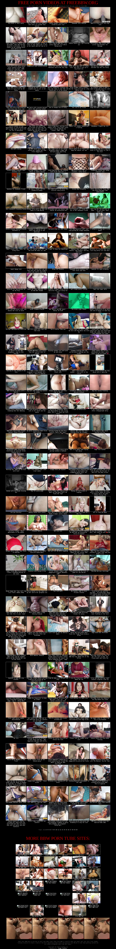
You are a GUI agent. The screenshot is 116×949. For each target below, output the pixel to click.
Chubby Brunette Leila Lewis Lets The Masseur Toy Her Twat (100, 760)
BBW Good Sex (37, 891)
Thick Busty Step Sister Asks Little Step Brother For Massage (99, 45)
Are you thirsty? (16, 512)
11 (58, 829)
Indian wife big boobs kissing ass (16, 491)
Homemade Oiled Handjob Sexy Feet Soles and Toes (79, 269)
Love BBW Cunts (37, 855)
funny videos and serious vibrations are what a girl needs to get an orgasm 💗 (100, 352)
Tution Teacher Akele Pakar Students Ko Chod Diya (79, 803)
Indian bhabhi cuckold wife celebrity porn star (58, 24)
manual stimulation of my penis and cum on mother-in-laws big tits (100, 311)
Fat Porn (79, 891)
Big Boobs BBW (93, 879)
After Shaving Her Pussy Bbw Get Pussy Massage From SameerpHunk (100, 190)
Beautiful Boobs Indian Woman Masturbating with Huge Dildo (78, 719)
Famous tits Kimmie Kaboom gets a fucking (79, 127)
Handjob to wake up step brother (16, 678)
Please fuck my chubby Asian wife (79, 739)
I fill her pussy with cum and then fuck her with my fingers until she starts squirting (37, 270)
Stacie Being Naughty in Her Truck (16, 760)
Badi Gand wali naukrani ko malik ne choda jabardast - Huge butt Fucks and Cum (58, 614)
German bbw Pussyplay (79, 189)
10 (56, 829)
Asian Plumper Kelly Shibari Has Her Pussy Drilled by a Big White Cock (79, 89)
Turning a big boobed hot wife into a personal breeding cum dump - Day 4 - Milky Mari (16, 699)
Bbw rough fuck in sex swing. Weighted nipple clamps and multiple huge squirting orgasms (58, 151)
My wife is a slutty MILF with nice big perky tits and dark (100, 249)
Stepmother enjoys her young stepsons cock (100, 171)
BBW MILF (65, 855)
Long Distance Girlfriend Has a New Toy (79, 513)
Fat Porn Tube (93, 904)
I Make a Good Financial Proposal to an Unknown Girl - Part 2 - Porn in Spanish (37, 372)
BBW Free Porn (51, 895)
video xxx (37, 895)
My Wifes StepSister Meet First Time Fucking (37, 431)
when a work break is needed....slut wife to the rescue (79, 372)
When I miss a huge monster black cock (58, 371)
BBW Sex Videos (65, 883)
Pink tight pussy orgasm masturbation (16, 719)
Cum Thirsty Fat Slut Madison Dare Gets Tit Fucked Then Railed (37, 25)
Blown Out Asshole (58, 269)
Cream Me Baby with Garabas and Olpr (58, 678)
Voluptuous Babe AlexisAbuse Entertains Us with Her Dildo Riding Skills (16, 451)
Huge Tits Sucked (100, 449)
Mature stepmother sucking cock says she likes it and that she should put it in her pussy (58, 89)
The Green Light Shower (79, 309)
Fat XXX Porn (65, 895)
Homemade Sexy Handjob (79, 23)
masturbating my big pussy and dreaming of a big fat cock (79, 821)
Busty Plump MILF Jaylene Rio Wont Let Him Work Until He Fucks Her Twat (58, 492)
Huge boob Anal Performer (100, 632)
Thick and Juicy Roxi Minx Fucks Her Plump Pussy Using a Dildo (79, 634)
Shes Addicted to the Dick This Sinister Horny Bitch (58, 189)
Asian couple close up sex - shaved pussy (37, 760)
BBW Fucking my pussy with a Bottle (16, 391)
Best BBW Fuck (93, 907)
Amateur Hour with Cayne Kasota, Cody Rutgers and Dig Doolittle (78, 250)
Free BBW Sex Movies (36, 867)
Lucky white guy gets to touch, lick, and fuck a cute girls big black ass (79, 67)
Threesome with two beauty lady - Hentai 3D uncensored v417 (58, 209)
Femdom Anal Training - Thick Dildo (37, 781)
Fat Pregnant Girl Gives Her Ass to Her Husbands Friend (79, 209)
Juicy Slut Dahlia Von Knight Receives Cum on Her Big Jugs (58, 66)
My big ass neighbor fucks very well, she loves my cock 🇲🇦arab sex (100, 532)
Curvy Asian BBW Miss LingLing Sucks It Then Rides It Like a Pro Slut (100, 150)
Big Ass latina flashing (100, 390)
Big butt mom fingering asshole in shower (37, 391)
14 (64, 829)
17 (70, 829)
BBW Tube (65, 867)
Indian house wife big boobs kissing (100, 739)
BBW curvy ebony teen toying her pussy (79, 450)
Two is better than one (58, 329)
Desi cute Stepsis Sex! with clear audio (37, 470)
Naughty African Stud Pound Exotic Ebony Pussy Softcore (58, 803)
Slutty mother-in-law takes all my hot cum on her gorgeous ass (37, 591)
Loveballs (37, 449)
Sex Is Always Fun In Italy (58, 107)
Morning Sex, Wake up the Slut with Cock (16, 470)
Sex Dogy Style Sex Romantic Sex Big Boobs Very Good (100, 698)
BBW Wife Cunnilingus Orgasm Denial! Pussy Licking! (16, 431)
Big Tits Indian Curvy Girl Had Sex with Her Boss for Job (37, 249)
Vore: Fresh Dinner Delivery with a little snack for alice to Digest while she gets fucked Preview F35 (100, 493)
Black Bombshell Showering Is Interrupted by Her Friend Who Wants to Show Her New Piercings (58, 761)
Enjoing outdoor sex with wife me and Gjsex (58, 351)
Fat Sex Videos (51, 883)
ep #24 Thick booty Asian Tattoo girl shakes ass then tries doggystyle (37, 150)
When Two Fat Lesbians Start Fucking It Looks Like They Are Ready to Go (100, 552)
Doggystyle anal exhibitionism (37, 66)
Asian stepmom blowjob (37, 309)
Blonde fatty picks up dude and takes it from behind (37, 209)
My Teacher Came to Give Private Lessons (79, 591)
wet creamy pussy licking (79, 289)
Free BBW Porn (79, 855)
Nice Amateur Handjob (37, 655)
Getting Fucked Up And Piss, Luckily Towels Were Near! (58, 431)
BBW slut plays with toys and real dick (37, 330)
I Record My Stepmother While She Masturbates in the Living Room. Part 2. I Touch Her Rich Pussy (58, 411)
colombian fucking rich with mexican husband (79, 391)
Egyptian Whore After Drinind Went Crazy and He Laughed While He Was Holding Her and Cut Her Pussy (16, 657)
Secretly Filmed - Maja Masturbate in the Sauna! (16, 531)
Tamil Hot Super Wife (100, 289)
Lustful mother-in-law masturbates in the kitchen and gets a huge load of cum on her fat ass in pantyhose (16, 128)
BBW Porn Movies (93, 855)
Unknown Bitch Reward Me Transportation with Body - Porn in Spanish (100, 782)
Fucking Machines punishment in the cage (79, 781)
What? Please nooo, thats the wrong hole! (16, 249)
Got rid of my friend (79, 107)
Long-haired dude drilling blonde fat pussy (78, 613)
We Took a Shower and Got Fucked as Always (37, 189)
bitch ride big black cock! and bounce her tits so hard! (16, 310)
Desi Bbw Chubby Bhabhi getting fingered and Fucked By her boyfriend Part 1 (37, 679)
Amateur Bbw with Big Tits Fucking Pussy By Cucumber (78, 431)
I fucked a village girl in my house (100, 229)
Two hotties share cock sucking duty (100, 803)
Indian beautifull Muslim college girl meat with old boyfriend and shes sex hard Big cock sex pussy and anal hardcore (16, 823)
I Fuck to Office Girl (79, 409)
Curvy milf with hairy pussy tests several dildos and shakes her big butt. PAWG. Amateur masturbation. (16, 68)
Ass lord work (58, 591)
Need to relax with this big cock (100, 24)
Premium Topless (37, 531)
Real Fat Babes (22, 855)
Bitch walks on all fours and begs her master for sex (78, 149)
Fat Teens (65, 916)
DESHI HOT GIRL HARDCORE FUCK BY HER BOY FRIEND (37, 290)
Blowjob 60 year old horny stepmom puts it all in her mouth (37, 89)
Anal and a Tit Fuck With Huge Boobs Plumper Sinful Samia (58, 513)
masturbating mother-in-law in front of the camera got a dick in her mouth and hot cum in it (37, 45)
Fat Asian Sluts (93, 891)
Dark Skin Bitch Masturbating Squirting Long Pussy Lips (16, 108)
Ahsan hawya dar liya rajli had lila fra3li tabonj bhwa (16, 591)
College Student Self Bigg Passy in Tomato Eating (37, 171)
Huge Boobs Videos (79, 904)
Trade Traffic (62, 948)
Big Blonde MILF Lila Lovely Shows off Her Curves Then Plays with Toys (79, 552)
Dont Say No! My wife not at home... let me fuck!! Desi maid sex (100, 210)
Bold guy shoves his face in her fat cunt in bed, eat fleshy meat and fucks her (100, 657)
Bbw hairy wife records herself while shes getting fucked (37, 108)
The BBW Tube (79, 867)
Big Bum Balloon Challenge (99, 571)
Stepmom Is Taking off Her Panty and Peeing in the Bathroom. (37, 230)
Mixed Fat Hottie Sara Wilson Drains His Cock (58, 739)
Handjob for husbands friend (16, 189)
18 (72, 829)
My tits (16, 738)
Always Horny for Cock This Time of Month (58, 391)
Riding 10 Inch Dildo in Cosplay (79, 491)
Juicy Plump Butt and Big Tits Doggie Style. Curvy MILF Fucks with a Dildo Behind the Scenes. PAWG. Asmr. (58, 128)
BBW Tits (51, 867)
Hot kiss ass (58, 531)
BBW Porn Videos (37, 879)
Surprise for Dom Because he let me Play (16, 290)
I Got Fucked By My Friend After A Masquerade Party (99, 410)
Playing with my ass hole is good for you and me (79, 571)
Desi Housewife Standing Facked (16, 209)
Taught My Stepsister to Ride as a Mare (37, 698)
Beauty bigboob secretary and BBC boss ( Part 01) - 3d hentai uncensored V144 (58, 699)
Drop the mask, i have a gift (99, 107)
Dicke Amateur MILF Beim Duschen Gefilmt (100, 431)
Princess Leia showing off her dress (58, 781)
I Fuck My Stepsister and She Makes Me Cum (78, 678)
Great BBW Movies (51, 855)
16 (68, 829)
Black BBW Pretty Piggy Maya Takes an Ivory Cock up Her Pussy (16, 89)
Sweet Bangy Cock (16, 269)
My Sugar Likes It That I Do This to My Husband (100, 719)
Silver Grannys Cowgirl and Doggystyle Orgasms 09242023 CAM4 (58, 572)
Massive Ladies (79, 879)
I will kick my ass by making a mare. (58, 633)
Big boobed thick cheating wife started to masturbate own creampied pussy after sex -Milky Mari (79, 471)
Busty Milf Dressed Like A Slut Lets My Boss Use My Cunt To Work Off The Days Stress (100, 471)
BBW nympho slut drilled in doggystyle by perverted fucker (79, 760)
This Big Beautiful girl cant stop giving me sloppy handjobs (79, 229)
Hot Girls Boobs (51, 907)
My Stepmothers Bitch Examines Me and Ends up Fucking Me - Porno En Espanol (79, 532)
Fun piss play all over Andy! (58, 229)
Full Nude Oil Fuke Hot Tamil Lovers (37, 803)
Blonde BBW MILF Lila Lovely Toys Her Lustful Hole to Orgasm (37, 352)
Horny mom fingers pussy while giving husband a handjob (58, 450)
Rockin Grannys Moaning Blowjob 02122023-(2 (16, 229)
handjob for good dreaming (99, 269)
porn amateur (23, 895)
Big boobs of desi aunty (16, 23)
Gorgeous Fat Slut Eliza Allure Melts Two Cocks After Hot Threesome (37, 634)
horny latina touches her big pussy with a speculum (99, 371)
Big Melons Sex (37, 916)
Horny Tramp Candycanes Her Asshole (37, 821)
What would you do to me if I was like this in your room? (16, 613)
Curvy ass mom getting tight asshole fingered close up (100, 678)
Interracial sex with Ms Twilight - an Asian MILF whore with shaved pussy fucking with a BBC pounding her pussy (100, 593)
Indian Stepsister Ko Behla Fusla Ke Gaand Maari (37, 551)
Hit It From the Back (100, 512)
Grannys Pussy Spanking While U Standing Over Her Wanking (16, 410)
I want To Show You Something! (58, 249)
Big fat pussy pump (37, 491)
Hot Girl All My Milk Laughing (58, 551)
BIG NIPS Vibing (16, 149)
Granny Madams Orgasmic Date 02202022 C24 (16, 171)
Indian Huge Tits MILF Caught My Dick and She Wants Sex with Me (79, 331)
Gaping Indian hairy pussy (37, 512)
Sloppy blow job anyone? (58, 469)
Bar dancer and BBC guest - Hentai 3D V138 (58, 310)
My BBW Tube (22, 867)
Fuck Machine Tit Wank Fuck (79, 698)
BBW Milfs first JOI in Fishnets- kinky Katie (79, 171)
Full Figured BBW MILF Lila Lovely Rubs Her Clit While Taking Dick (58, 45)
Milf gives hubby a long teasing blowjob (37, 613)
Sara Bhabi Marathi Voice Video (16, 802)
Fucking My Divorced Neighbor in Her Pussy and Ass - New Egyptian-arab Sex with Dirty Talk (37, 740)
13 (62, 829)
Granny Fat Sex (22, 891)
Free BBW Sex (79, 916)
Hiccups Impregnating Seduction (16, 329)
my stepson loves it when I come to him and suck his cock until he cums (100, 89)
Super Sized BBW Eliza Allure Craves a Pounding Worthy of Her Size (16, 572)
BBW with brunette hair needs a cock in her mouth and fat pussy (37, 411)
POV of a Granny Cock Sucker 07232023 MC (58, 719)
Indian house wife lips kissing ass (79, 44)
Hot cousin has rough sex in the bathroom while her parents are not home (37, 720)
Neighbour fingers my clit (99, 126)
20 (76, 829)
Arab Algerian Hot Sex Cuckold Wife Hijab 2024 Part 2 (58, 171)
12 (60, 829)
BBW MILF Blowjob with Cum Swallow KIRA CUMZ (99, 821)
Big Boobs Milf (22, 907)
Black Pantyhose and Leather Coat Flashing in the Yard (100, 613)
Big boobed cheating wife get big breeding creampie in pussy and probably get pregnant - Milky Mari (58, 823)
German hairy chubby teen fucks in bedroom (16, 551)
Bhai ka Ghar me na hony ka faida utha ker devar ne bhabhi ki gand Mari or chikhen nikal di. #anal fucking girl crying (16, 783)
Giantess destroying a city (37, 571)
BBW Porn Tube (93, 867)
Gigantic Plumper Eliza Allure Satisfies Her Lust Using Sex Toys (58, 291)
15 (66, 829)
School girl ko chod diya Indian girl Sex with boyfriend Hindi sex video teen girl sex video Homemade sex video (100, 331)
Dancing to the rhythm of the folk (16, 371)
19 (74, 829)
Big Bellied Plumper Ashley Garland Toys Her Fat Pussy (100, 66)
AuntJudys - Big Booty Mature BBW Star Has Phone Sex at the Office (79, 657)
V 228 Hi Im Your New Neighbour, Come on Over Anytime (16, 352)
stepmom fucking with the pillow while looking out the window (78, 352)
